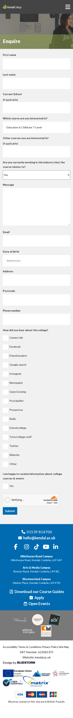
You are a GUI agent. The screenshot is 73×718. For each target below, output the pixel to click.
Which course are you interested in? (25, 118)
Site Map (64, 646)
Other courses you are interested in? (25, 138)
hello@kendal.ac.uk (39, 538)
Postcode (9, 290)
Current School (12, 94)
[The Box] (54, 619)
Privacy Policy (50, 646)
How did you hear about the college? (25, 330)
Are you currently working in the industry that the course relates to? (34, 165)
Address (8, 271)
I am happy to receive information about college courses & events (32, 476)
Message (8, 184)
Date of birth (11, 251)
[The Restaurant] (19, 620)
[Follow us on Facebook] (15, 547)
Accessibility (10, 646)
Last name (9, 74)
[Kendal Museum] (46, 631)
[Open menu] (67, 6)
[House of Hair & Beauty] (37, 619)
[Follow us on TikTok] (36, 547)
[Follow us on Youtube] (46, 547)
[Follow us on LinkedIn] (55, 547)
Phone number (12, 310)
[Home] (18, 7)
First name (9, 54)
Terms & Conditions (30, 646)
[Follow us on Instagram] (26, 547)
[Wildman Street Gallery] (28, 631)
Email (6, 232)
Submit (10, 511)
